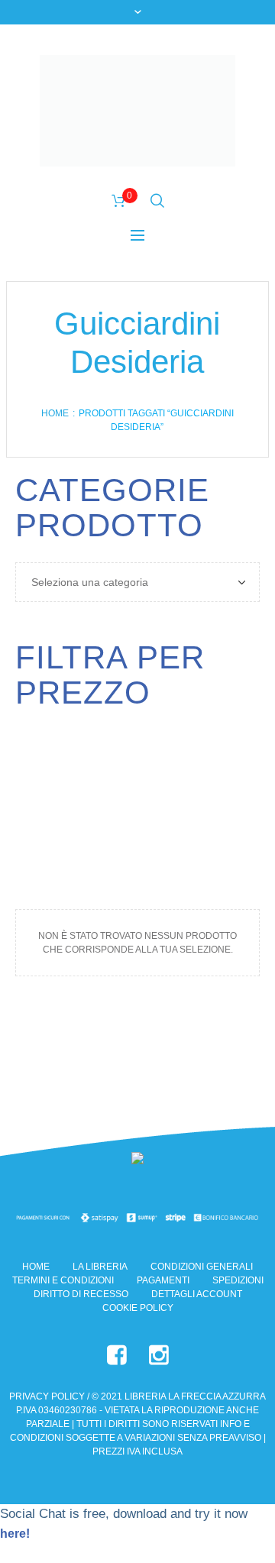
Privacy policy (47, 1396)
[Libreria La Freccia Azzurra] (137, 111)
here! (15, 1533)
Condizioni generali (201, 1266)
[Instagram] (159, 1355)
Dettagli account (196, 1294)
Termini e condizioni (63, 1280)
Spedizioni (238, 1280)
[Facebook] (117, 1355)
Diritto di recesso (81, 1294)
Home (55, 413)
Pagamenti (163, 1280)
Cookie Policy (137, 1307)
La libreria (100, 1266)
